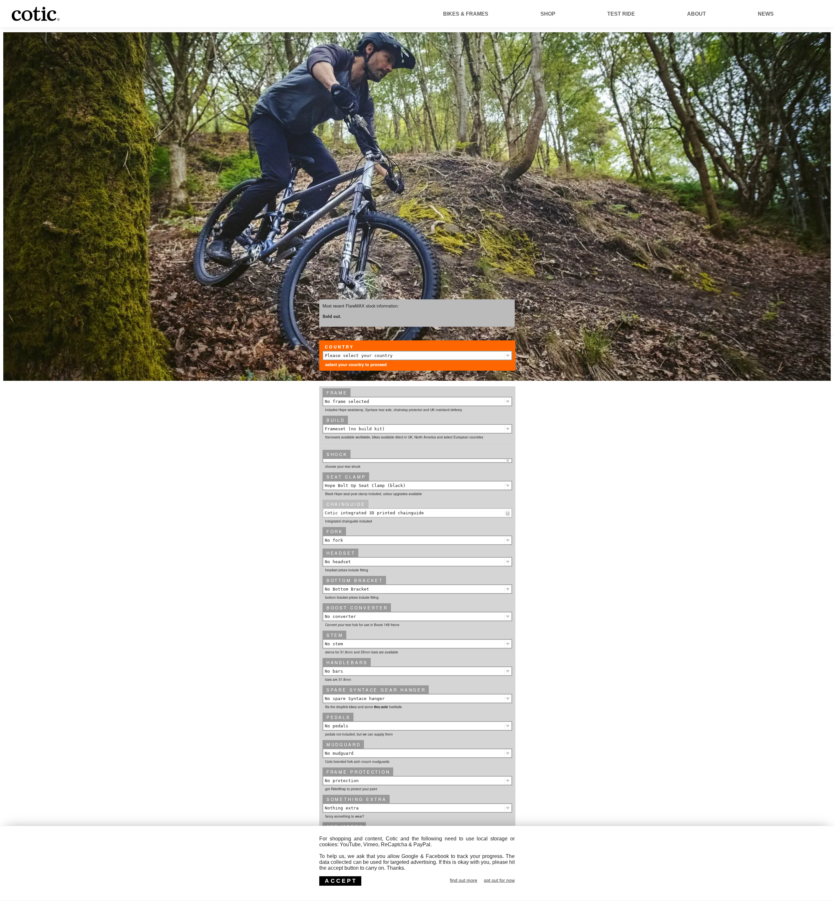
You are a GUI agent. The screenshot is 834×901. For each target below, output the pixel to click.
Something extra (356, 799)
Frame (337, 393)
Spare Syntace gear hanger (376, 690)
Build (335, 420)
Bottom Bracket (354, 580)
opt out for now (499, 880)
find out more (463, 880)
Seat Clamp (346, 477)
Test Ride (621, 14)
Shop (547, 14)
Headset (340, 553)
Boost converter (357, 608)
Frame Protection (358, 772)
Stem (335, 635)
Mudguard (343, 744)
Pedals (338, 717)
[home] (73, 21)
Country (339, 347)
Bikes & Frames (465, 14)
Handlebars (347, 662)
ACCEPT (341, 881)
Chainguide (346, 504)
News (766, 14)
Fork (334, 531)
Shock (337, 454)
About (696, 14)
